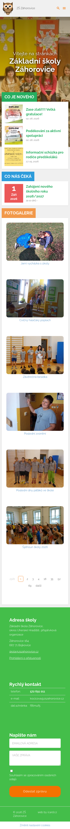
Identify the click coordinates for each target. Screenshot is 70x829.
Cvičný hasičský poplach (35, 320)
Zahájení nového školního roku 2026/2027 (39, 191)
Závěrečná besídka (35, 377)
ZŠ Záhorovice (25, 8)
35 (52, 578)
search (58, 8)
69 (29, 585)
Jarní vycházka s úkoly (35, 263)
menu (64, 8)
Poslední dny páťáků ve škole (35, 490)
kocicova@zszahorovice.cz (47, 698)
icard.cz (52, 812)
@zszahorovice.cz (27, 651)
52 (59, 578)
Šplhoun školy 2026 (35, 547)
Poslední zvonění (35, 433)
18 (45, 578)
